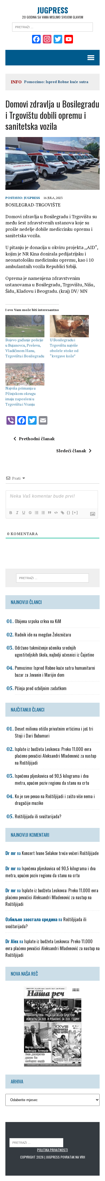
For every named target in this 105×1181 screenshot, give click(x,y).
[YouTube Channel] (68, 40)
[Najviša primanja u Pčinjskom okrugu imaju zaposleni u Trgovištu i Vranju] (24, 374)
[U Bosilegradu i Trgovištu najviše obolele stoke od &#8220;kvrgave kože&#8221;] (69, 326)
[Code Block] (55, 512)
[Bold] (10, 512)
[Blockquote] (49, 512)
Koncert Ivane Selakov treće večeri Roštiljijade (60, 853)
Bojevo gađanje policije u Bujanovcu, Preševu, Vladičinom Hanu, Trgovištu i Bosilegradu (24, 347)
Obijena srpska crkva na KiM (38, 621)
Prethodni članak (37, 439)
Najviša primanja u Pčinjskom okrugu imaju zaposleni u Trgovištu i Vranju (20, 396)
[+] (75, 512)
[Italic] (17, 512)
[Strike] (30, 512)
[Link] (62, 512)
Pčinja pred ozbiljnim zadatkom (40, 688)
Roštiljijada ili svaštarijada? (38, 816)
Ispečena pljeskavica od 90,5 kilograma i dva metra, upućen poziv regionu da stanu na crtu (52, 779)
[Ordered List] (36, 512)
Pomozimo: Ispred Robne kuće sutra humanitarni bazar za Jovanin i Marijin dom (55, 671)
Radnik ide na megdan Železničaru (43, 634)
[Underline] (23, 512)
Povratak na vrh (73, 1157)
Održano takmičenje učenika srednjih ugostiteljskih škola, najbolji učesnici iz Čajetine (54, 651)
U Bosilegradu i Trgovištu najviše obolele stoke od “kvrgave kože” (64, 347)
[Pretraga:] (52, 26)
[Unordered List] (43, 512)
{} (69, 512)
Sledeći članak (71, 451)
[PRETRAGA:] (36, 1142)
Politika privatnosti (52, 1149)
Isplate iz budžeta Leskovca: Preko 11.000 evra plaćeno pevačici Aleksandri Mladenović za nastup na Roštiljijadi (55, 756)
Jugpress (32, 198)
